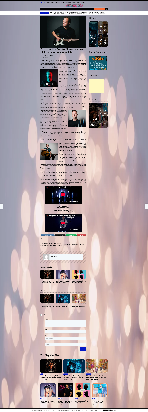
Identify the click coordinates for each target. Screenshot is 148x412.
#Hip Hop (57, 2)
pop (57, 238)
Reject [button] (109, 410)
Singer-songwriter (67, 238)
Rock (62, 238)
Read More (113, 410)
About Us (64, 8)
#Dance (83, 2)
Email (46, 335)
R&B (59, 238)
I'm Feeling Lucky (100, 9)
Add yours (64, 315)
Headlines (47, 8)
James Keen (53, 238)
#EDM (74, 2)
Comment (47, 319)
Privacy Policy (73, 8)
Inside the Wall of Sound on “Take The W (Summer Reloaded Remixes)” (99, 401)
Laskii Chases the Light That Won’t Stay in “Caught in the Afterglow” (47, 281)
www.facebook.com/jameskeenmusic (63, 209)
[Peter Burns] (46, 257)
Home (42, 8)
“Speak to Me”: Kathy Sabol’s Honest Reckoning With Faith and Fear (97, 13)
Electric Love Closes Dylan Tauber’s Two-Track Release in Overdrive (63, 305)
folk (49, 238)
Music (51, 8)
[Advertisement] (96, 86)
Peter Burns (48, 57)
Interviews (59, 8)
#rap (48, 2)
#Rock (63, 2)
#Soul (78, 2)
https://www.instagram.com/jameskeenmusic (63, 211)
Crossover (46, 238)
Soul (72, 238)
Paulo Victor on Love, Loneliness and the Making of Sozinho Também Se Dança (78, 13)
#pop (52, 2)
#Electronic (68, 2)
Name (46, 329)
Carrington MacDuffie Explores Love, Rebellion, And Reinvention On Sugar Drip (59, 13)
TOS (68, 8)
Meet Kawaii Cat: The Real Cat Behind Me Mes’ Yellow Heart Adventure (79, 305)
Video (54, 8)
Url (45, 341)
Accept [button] (105, 410)
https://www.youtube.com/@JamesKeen (63, 210)
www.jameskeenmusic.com (63, 207)
